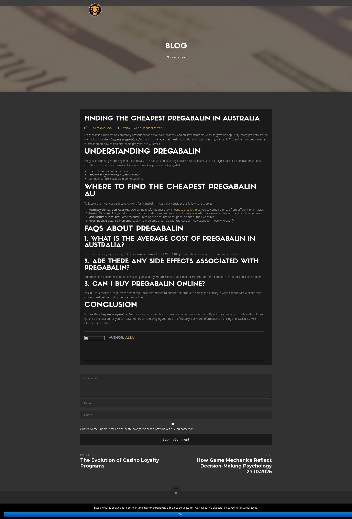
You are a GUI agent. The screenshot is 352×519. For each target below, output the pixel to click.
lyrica (126, 127)
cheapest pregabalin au (186, 209)
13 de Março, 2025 (101, 127)
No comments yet (150, 127)
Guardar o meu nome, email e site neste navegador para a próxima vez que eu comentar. (137, 429)
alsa (129, 337)
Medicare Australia (96, 323)
